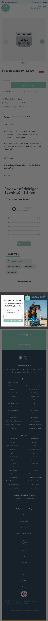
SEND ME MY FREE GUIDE (13, 320)
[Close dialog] (45, 296)
